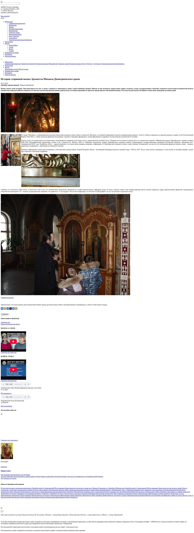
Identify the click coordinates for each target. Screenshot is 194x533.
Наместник (13, 25)
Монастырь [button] (9, 62)
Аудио (11, 47)
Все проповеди (6, 393)
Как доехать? (5, 16)
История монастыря (16, 29)
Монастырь (9, 21)
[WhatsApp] (16, 308)
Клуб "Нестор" (14, 36)
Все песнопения (6, 406)
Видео (11, 49)
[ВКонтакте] (2, 308)
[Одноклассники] (5, 308)
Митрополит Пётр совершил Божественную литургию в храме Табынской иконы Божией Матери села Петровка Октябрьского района (129, 495)
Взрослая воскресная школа (10, 324)
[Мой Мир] (7, 308)
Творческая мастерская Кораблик (20, 40)
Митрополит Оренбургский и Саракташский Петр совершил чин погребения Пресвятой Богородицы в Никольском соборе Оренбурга (120, 492)
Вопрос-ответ (6, 471)
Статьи (11, 51)
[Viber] (13, 308)
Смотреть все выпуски (8, 352)
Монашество (13, 31)
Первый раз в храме (12, 52)
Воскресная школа (15, 34)
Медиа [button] (7, 67)
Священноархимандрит (17, 23)
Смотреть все (5, 322)
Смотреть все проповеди (9, 440)
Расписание (9, 42)
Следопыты (13, 38)
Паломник (8, 54)
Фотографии (13, 45)
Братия (11, 27)
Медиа (7, 43)
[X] (10, 308)
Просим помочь (10, 56)
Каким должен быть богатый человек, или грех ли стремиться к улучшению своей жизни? (72, 476)
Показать (4, 467)
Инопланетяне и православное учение (27, 476)
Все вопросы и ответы (8, 478)
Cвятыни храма (14, 32)
